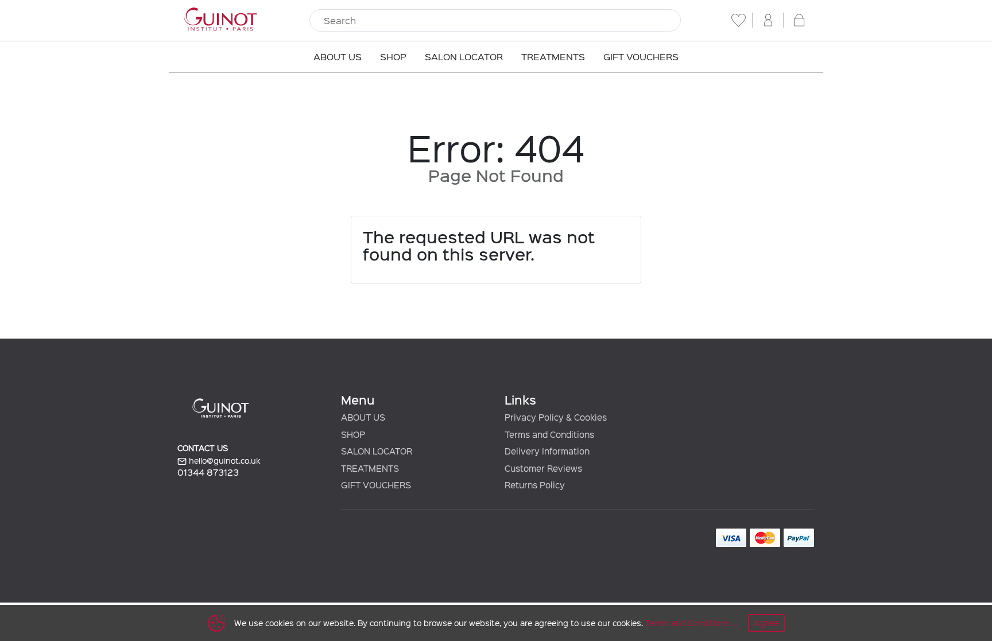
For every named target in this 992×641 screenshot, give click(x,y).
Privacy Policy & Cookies (556, 417)
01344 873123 (208, 472)
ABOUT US (363, 417)
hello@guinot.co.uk (224, 460)
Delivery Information (547, 451)
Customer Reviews (543, 468)
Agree (766, 622)
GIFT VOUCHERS (376, 485)
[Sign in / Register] (768, 20)
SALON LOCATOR (376, 451)
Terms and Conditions (687, 623)
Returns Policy (535, 485)
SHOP (353, 434)
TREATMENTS (370, 468)
